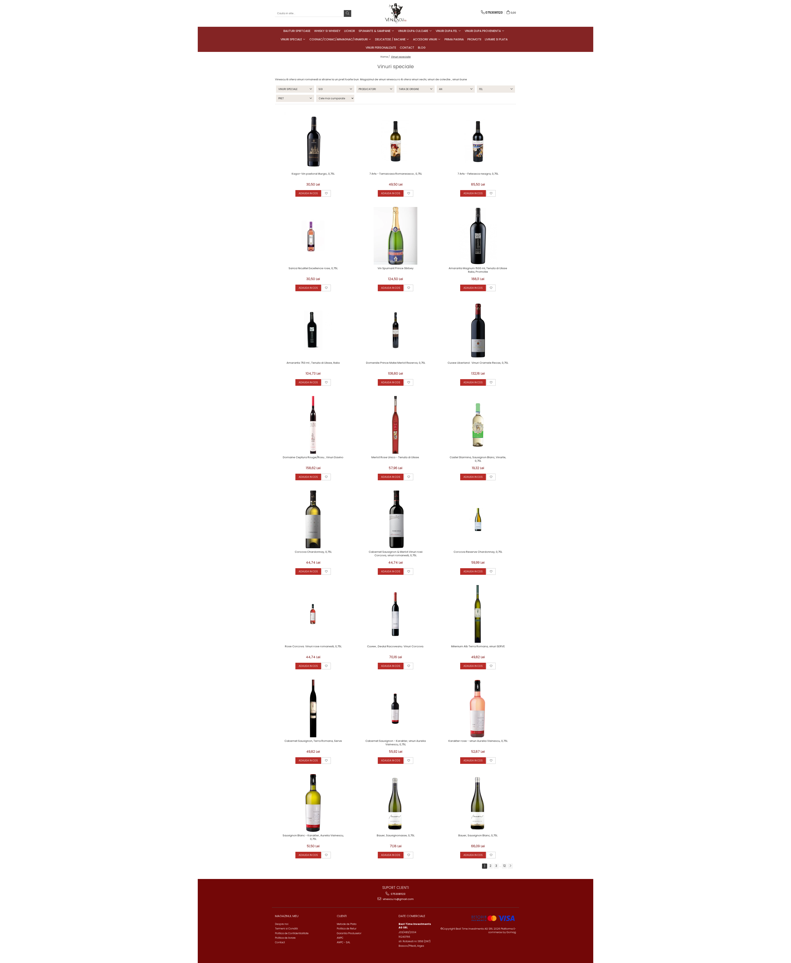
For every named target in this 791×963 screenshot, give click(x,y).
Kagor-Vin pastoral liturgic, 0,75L (313, 174)
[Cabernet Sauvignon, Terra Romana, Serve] (313, 708)
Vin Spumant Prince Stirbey (395, 268)
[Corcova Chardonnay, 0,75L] (313, 519)
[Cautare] (347, 13)
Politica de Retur (346, 928)
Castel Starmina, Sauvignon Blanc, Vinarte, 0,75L (478, 459)
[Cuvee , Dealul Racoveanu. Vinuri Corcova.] (395, 614)
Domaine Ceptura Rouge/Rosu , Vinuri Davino (313, 457)
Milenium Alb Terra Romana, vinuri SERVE (478, 646)
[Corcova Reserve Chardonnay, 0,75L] (478, 519)
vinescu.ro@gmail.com (398, 899)
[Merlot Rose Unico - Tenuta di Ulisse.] (395, 425)
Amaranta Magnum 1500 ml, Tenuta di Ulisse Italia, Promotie (478, 270)
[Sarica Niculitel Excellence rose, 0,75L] (313, 236)
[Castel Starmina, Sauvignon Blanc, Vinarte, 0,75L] (478, 425)
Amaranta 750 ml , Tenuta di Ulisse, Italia (313, 363)
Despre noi (281, 924)
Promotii (474, 39)
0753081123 (397, 894)
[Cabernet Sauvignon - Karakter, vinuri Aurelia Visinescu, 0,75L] (395, 708)
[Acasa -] (395, 13)
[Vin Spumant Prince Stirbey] (395, 236)
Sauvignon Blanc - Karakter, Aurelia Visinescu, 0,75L (313, 837)
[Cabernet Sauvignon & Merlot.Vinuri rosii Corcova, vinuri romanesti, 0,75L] (395, 519)
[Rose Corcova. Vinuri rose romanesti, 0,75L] (313, 614)
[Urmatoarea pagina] (510, 866)
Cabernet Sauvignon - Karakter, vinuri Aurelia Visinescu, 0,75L (395, 742)
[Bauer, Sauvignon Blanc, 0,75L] (478, 803)
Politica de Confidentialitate (292, 933)
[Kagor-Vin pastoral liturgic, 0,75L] (313, 141)
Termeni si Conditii (286, 928)
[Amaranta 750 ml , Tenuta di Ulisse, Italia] (313, 330)
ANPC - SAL (343, 942)
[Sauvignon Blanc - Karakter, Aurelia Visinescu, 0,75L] (313, 803)
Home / (385, 56)
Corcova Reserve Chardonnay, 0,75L (478, 552)
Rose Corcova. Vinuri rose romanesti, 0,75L (313, 646)
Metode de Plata (346, 924)
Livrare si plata (496, 39)
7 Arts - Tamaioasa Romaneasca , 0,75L (395, 174)
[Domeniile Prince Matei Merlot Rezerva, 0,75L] (395, 330)
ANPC (340, 938)
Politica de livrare (285, 938)
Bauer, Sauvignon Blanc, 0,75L (477, 835)
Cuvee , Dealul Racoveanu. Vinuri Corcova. (395, 646)
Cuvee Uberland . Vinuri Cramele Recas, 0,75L (478, 363)
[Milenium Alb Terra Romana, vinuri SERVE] (478, 614)
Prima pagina (454, 39)
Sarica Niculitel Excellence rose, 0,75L (313, 268)
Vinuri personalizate (381, 48)
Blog (422, 48)
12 (504, 866)
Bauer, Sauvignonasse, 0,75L (395, 835)
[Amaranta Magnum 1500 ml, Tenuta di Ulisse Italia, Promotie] (478, 236)
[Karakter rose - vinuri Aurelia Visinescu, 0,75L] (478, 708)
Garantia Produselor (349, 933)
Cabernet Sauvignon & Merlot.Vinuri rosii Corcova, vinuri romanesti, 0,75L (395, 553)
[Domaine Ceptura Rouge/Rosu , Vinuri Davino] (313, 425)
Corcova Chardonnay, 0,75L (313, 552)
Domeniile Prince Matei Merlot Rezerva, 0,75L (395, 363)
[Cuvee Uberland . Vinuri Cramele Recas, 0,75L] (478, 330)
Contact (407, 48)
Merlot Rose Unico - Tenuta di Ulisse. (395, 457)
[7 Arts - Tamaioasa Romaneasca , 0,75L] (395, 141)
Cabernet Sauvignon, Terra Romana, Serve (313, 741)
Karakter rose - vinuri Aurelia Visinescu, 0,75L (478, 741)
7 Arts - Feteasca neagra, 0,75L (478, 174)
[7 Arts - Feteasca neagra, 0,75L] (478, 141)
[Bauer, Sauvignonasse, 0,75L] (395, 803)
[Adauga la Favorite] (326, 193)
